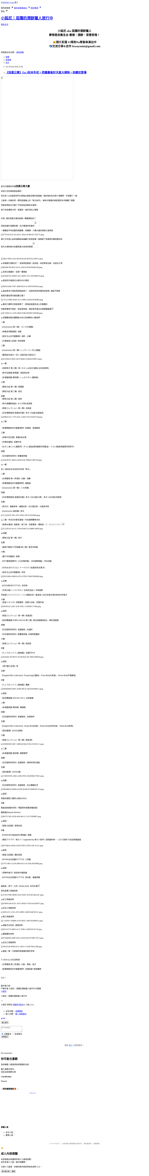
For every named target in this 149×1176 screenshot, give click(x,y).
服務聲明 (97, 1143)
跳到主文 (4, 25)
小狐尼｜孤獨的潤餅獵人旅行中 (27, 18)
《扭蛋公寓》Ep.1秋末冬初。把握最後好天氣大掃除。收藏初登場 (46, 72)
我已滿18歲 (6, 1171)
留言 (21, 1005)
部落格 (8, 60)
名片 (7, 63)
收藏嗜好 (19, 1011)
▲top (3, 1018)
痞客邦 (16, 1005)
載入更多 (5, 1022)
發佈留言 (5, 1037)
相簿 (7, 57)
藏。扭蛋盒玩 (21, 1014)
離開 (13, 1171)
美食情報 (20, 52)
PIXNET (57, 1143)
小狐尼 (4, 991)
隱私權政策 (87, 1143)
